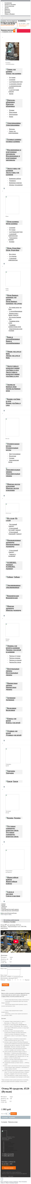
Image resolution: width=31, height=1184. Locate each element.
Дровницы (12, 180)
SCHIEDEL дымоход (10, 568)
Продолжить (5, 984)
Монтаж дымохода (13, 610)
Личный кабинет (9, 1148)
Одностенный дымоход (13, 551)
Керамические (12, 598)
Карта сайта (8, 1151)
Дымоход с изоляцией (12, 555)
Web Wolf (10, 1176)
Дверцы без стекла (15, 662)
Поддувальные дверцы (12, 674)
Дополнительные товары (13, 475)
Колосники (10, 710)
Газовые (11, 458)
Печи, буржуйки (12, 250)
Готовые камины (13, 141)
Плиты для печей (13, 723)
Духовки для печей (13, 735)
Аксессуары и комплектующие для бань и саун (13, 374)
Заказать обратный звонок (7, 25)
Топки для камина (13, 73)
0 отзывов (4, 1122)
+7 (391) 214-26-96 (8, 24)
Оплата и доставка (9, 921)
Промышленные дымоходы (13, 545)
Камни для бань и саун (13, 404)
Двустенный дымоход (12, 525)
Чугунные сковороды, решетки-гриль (12, 834)
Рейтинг (3, 980)
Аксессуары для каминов (12, 173)
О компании (8, 1142)
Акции (11, 93)
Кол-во (3, 1113)
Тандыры (10, 773)
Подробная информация (11, 920)
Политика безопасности (11, 1150)
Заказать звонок (8, 1168)
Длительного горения (12, 238)
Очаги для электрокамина (13, 132)
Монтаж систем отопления (12, 489)
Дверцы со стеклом (15, 660)
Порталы (12, 129)
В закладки (5, 1117)
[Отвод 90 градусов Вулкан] (9, 913)
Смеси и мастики (13, 896)
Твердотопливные (14, 454)
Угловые (11, 110)
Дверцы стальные (14, 658)
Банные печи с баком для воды (13, 314)
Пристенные (13, 112)
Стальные (12, 79)
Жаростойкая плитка (11, 882)
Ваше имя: (4, 968)
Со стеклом (12, 256)
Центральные (13, 114)
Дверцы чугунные (15, 656)
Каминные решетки (15, 182)
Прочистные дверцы (11, 688)
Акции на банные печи (13, 390)
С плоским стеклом (15, 84)
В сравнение (12, 1117)
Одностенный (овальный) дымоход (15, 533)
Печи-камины (12, 224)
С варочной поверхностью (13, 234)
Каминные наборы (15, 178)
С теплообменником (15, 311)
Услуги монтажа (9, 1144)
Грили (15, 781)
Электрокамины (12, 125)
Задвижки (10, 700)
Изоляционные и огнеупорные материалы (13, 158)
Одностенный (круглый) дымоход (14, 529)
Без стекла (12, 254)
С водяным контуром (15, 81)
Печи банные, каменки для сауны (14, 302)
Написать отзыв (13, 1122)
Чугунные (12, 77)
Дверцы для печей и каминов (13, 651)
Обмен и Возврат (9, 1147)
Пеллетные (12, 456)
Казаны (17, 818)
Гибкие (17, 577)
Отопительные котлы (12, 449)
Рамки (11, 116)
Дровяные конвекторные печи (14, 325)
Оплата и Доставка (10, 1143)
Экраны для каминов (15, 185)
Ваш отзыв (4, 975)
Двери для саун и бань (13, 357)
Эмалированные (12, 587)
